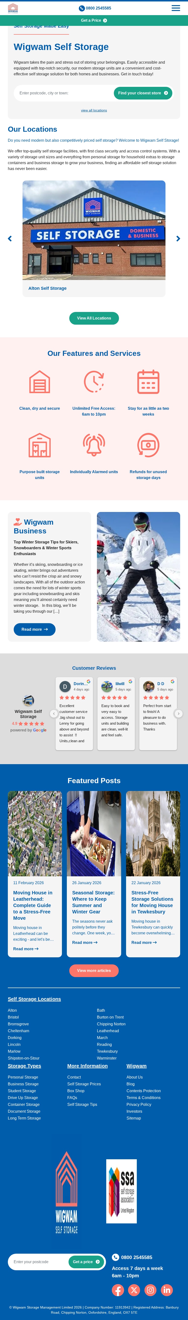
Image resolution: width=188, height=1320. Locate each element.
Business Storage (23, 1084)
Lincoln (14, 1044)
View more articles (94, 971)
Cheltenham (18, 1031)
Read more (32, 629)
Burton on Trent (110, 1017)
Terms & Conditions (144, 1098)
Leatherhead (108, 1031)
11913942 (122, 1307)
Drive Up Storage (23, 1098)
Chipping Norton (111, 1024)
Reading (104, 1044)
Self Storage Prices (84, 1084)
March (102, 1038)
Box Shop (75, 1091)
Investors (134, 1111)
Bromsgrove (18, 1024)
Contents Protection (144, 1091)
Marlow (14, 1051)
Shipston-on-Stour (23, 1058)
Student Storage (22, 1091)
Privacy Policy (139, 1104)
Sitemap (134, 1118)
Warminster (107, 1058)
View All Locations (94, 318)
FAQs (72, 1098)
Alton (12, 1010)
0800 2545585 (98, 8)
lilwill (120, 684)
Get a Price (91, 20)
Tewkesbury (107, 1051)
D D (160, 684)
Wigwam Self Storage (28, 714)
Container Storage (24, 1104)
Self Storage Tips (82, 1104)
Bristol (13, 1017)
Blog (131, 1084)
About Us (135, 1077)
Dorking (15, 1038)
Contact (74, 1077)
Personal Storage (23, 1077)
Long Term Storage (24, 1118)
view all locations (94, 110)
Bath (101, 1010)
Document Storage (24, 1111)
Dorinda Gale (81, 684)
